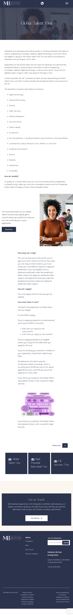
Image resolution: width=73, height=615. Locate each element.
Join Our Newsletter (55, 538)
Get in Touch (29, 549)
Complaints (29, 541)
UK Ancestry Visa (61, 463)
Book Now (8, 229)
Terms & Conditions (31, 554)
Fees (26, 545)
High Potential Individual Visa (39, 463)
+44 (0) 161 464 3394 (54, 567)
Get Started (35, 518)
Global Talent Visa (14, 461)
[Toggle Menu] (66, 3)
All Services (57, 445)
